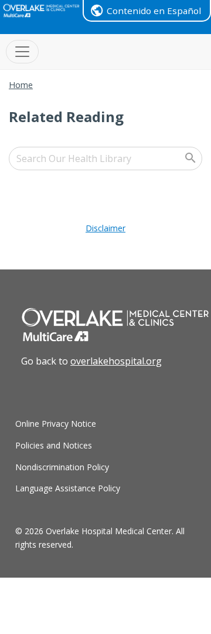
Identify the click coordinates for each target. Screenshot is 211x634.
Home (21, 84)
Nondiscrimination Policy (62, 467)
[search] (105, 158)
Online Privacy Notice (55, 423)
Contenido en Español (154, 10)
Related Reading (66, 116)
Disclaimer (105, 228)
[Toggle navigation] (22, 51)
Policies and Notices (53, 445)
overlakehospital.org (116, 361)
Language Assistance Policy (67, 488)
